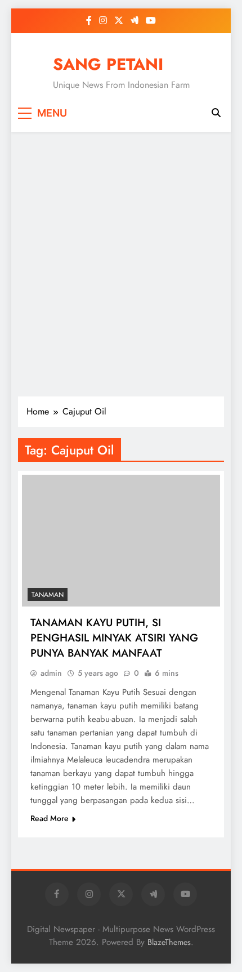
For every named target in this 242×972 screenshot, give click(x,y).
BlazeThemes (169, 942)
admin (51, 673)
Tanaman (48, 595)
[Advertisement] (121, 264)
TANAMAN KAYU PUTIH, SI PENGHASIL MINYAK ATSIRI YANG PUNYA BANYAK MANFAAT (114, 638)
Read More (49, 818)
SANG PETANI (108, 64)
